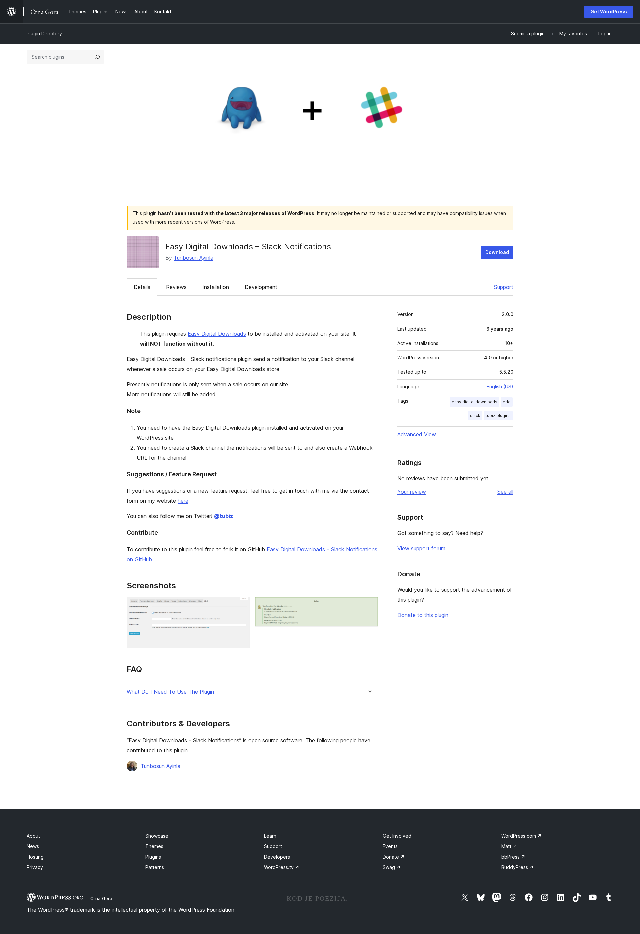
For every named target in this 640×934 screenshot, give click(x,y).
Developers (277, 857)
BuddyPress (517, 867)
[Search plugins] (97, 57)
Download (497, 252)
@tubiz (223, 516)
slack (475, 415)
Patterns (154, 867)
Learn (270, 836)
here (183, 500)
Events (390, 846)
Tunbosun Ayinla (193, 257)
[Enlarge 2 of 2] (369, 606)
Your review (411, 491)
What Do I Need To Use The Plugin (170, 692)
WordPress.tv (281, 867)
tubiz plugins (498, 415)
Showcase (156, 836)
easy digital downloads (474, 401)
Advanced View (416, 434)
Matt (509, 846)
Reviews (176, 287)
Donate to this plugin (422, 615)
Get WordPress (608, 11)
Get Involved (397, 836)
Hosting (35, 857)
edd (507, 401)
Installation (215, 287)
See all (505, 491)
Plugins (153, 857)
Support (503, 287)
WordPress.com (521, 836)
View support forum (421, 548)
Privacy (35, 867)
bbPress (513, 857)
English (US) (500, 386)
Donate (394, 857)
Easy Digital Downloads (217, 333)
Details (142, 287)
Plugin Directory (44, 33)
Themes (154, 846)
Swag (392, 867)
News (33, 846)
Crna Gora (101, 898)
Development (261, 287)
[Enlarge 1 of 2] (240, 606)
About (33, 836)
